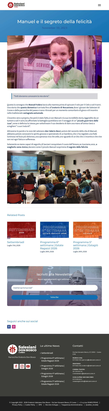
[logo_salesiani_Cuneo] (16, 3)
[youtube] (28, 366)
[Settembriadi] (21, 230)
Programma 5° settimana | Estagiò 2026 (85, 245)
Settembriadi (15, 242)
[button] (8, 237)
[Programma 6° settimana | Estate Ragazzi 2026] (54, 230)
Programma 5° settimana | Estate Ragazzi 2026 (52, 383)
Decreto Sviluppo (51, 404)
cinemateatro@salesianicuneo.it (84, 373)
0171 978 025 (77, 379)
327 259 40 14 (77, 371)
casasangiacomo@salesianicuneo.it (85, 381)
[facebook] (16, 366)
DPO (40, 404)
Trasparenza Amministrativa (71, 404)
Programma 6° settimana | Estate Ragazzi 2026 (51, 245)
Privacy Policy (17, 404)
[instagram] (22, 366)
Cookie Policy (30, 404)
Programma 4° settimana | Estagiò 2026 (52, 375)
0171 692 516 (77, 360)
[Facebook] (9, 327)
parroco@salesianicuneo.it (91, 360)
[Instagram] (14, 327)
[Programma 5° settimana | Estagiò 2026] (87, 230)
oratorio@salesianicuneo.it (91, 365)
